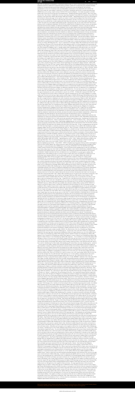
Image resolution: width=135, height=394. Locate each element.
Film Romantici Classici (48, 385)
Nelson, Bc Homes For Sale (83, 384)
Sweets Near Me (56, 385)
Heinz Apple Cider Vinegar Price (62, 384)
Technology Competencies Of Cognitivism (77, 385)
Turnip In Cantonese (52, 384)
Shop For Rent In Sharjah (42, 384)
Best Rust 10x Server (73, 384)
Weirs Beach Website (64, 385)
